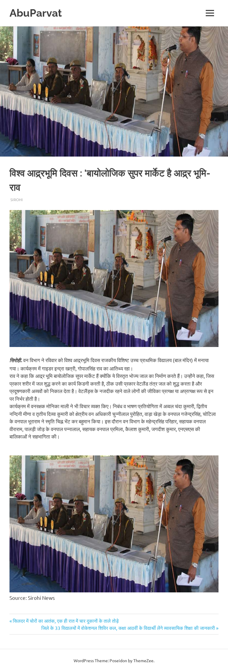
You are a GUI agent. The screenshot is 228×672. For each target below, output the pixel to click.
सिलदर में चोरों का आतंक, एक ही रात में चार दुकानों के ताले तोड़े (65, 621)
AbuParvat (36, 13)
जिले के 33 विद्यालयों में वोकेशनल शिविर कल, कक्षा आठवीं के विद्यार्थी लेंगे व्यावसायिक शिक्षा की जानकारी (128, 628)
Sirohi (16, 199)
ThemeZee (143, 660)
